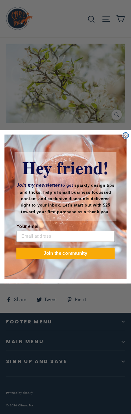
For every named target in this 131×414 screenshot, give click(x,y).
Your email (28, 226)
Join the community (65, 253)
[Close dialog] (126, 136)
